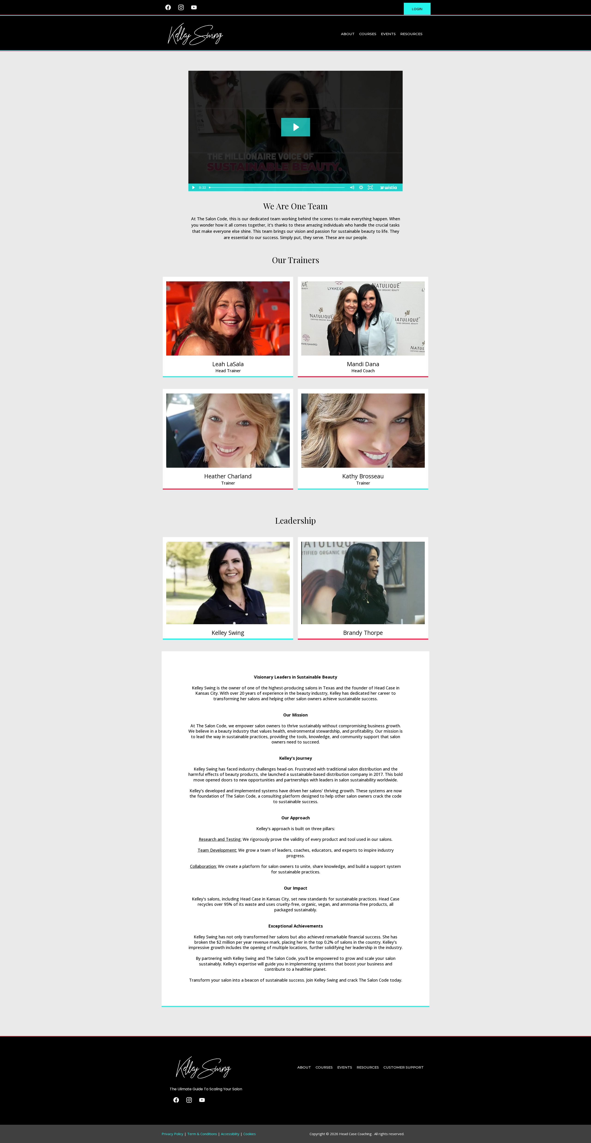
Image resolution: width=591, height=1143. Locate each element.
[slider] (277, 187)
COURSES (367, 34)
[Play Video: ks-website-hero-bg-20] (295, 127)
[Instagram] (181, 7)
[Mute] (351, 187)
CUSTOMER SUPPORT (403, 1067)
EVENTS (388, 34)
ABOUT (348, 34)
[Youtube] (193, 7)
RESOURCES (411, 34)
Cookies (249, 1133)
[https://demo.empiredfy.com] (203, 1067)
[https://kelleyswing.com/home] (195, 33)
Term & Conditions (202, 1133)
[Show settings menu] (361, 187)
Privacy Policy (173, 1133)
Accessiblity (230, 1133)
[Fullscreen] (370, 187)
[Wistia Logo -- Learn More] (389, 187)
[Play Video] (193, 187)
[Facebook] (168, 7)
